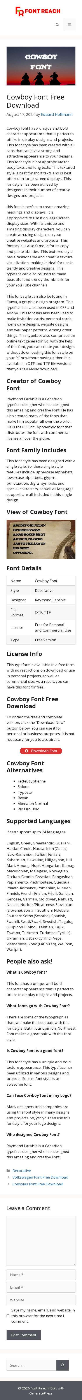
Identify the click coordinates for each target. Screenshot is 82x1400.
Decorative (21, 1170)
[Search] (62, 1365)
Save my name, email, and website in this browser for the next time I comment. (43, 1316)
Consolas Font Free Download (37, 1183)
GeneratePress (41, 1393)
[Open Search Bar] (57, 24)
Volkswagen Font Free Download (40, 1177)
